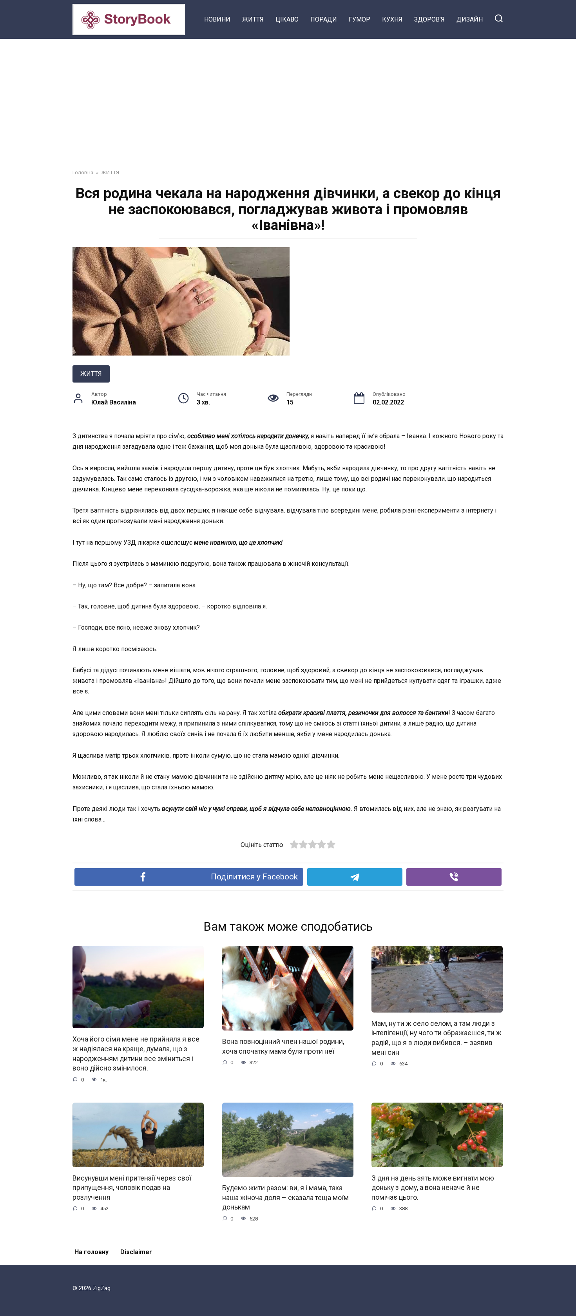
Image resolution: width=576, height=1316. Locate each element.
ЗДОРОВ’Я (429, 19)
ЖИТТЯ (253, 19)
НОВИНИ (217, 19)
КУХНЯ (392, 19)
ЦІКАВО (287, 19)
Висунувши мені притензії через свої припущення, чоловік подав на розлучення (131, 1187)
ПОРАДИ (323, 19)
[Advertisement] (288, 98)
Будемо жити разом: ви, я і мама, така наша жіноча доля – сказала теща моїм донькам (285, 1197)
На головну (91, 1252)
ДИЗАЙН (469, 19)
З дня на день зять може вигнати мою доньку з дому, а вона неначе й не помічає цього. (432, 1187)
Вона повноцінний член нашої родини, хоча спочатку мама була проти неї (283, 1046)
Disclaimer (136, 1252)
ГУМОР (359, 19)
